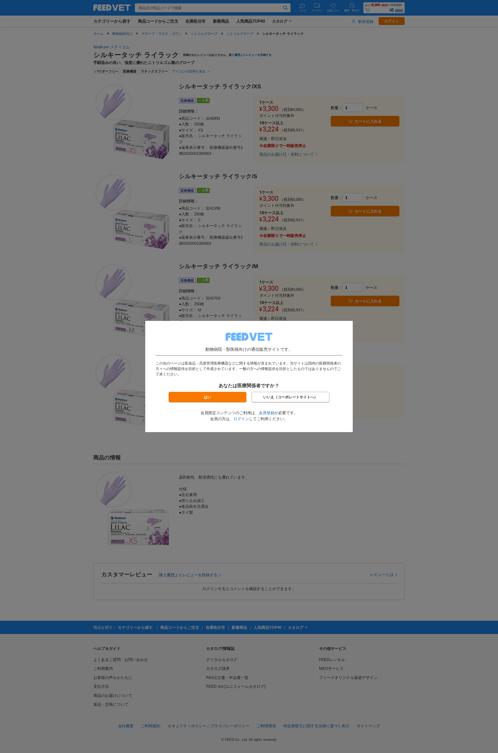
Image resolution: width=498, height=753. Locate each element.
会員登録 (266, 413)
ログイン (241, 419)
